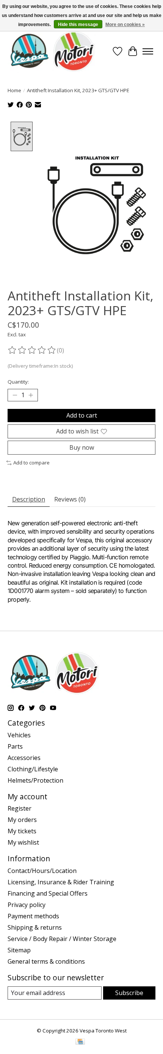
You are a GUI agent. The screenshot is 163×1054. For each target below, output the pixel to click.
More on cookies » (125, 24)
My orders (22, 820)
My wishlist (23, 842)
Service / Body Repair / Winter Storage (62, 939)
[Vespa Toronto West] (52, 51)
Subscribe (129, 993)
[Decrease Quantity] (15, 395)
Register (19, 808)
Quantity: (18, 381)
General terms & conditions (46, 961)
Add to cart (81, 415)
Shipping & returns (35, 927)
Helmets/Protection (35, 780)
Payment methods (33, 916)
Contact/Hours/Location (42, 871)
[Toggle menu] (147, 51)
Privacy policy (26, 905)
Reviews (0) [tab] (70, 499)
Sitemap (19, 950)
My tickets (22, 831)
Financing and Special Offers (48, 893)
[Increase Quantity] (31, 395)
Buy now (81, 447)
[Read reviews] (32, 350)
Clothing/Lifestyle (33, 769)
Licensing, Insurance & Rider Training (61, 882)
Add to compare (31, 462)
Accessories (24, 758)
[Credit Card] (80, 1042)
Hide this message (78, 24)
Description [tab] (28, 499)
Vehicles (19, 735)
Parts (15, 746)
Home (14, 90)
